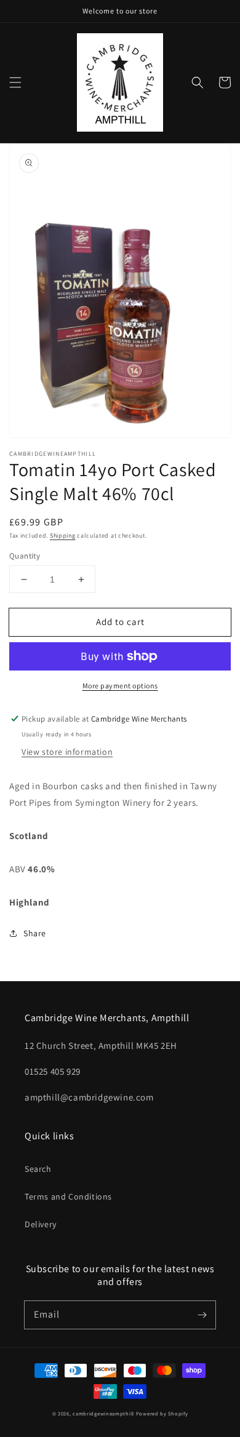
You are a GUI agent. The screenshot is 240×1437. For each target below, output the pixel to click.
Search (38, 1168)
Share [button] (34, 933)
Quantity (24, 556)
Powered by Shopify (162, 1413)
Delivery (41, 1224)
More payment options (120, 685)
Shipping (63, 535)
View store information (67, 751)
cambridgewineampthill (103, 1413)
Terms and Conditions (68, 1196)
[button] (15, 82)
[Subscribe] (201, 1314)
